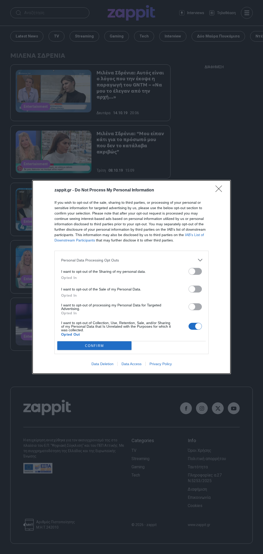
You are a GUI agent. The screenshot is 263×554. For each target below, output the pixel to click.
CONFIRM (94, 346)
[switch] (195, 271)
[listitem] (131, 260)
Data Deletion (102, 364)
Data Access (131, 364)
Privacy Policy (160, 364)
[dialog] (131, 277)
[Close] (220, 190)
